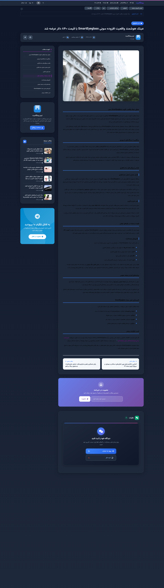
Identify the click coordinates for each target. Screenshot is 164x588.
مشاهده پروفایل (36, 128)
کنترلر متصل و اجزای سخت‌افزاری (43, 67)
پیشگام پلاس (123, 3)
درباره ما (105, 3)
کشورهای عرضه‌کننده (46, 80)
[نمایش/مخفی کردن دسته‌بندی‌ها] (21, 9)
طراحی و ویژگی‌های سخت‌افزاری (43, 63)
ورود (30, 3)
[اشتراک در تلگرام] (30, 37)
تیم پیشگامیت (129, 36)
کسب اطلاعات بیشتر (46, 93)
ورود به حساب (106, 451)
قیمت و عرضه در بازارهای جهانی (43, 76)
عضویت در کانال (36, 237)
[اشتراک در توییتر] (25, 37)
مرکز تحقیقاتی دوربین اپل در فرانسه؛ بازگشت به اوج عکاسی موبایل (33, 168)
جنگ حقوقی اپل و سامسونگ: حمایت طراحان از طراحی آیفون (35, 150)
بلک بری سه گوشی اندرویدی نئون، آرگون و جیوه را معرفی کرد (34, 187)
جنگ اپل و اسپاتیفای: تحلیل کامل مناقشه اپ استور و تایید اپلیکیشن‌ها (33, 196)
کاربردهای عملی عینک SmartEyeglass (42, 88)
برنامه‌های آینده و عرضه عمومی (43, 84)
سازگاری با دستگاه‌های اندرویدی (43, 59)
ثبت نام (108, 458)
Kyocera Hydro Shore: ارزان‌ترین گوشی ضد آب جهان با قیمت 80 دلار (33, 159)
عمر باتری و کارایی (46, 71)
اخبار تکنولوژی (135, 14)
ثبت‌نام (22, 3)
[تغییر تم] (38, 3)
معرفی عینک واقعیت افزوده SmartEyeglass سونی (39, 55)
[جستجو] (43, 3)
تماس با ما (97, 3)
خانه (131, 3)
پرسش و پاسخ (113, 3)
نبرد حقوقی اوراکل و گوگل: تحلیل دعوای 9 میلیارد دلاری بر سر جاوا (34, 178)
